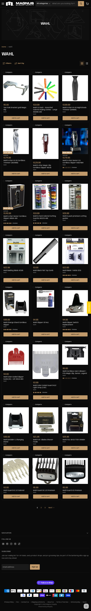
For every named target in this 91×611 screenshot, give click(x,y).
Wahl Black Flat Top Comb (43, 270)
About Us (50, 602)
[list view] (86, 63)
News (85, 602)
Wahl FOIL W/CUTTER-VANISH (74, 440)
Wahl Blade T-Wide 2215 (72, 270)
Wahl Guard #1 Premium (72, 490)
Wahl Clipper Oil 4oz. (41, 322)
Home (4, 47)
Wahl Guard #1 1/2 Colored (13, 490)
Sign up (35, 567)
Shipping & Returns (38, 602)
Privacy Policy (9, 602)
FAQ (17, 602)
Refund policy (75, 602)
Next (50, 508)
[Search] (81, 3)
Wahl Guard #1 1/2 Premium (44, 490)
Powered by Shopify (45, 606)
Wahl (5, 112)
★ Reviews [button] (89, 307)
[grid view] (82, 63)
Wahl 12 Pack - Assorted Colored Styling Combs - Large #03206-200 (45, 110)
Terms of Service (62, 602)
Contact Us (25, 602)
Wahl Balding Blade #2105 (13, 270)
